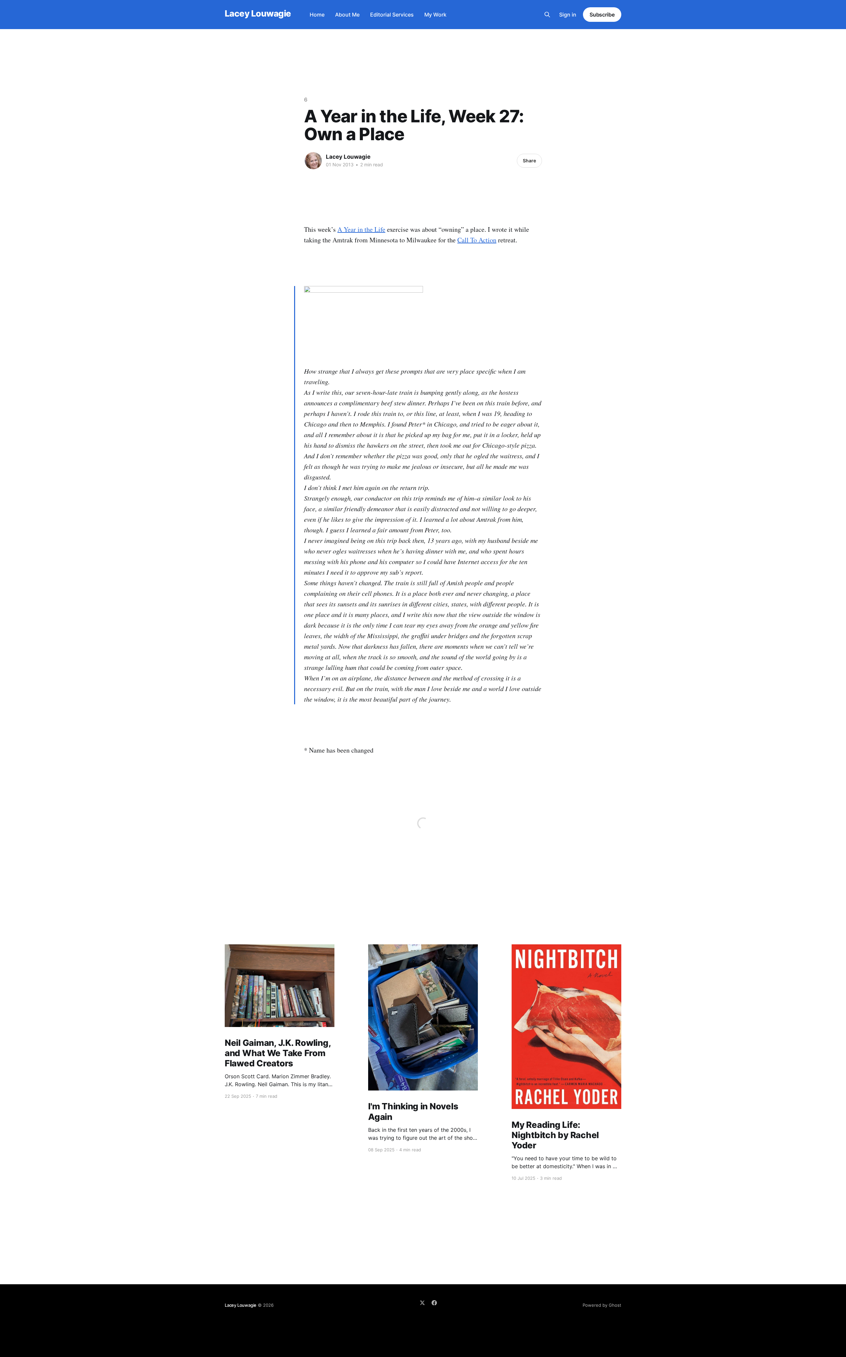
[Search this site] (547, 14)
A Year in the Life (361, 229)
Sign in (567, 14)
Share (529, 160)
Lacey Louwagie (258, 13)
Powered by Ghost (602, 1305)
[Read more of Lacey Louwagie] (313, 160)
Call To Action (476, 239)
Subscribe (602, 14)
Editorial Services (392, 14)
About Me (347, 14)
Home (317, 14)
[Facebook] (434, 1302)
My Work (435, 14)
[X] (422, 1302)
